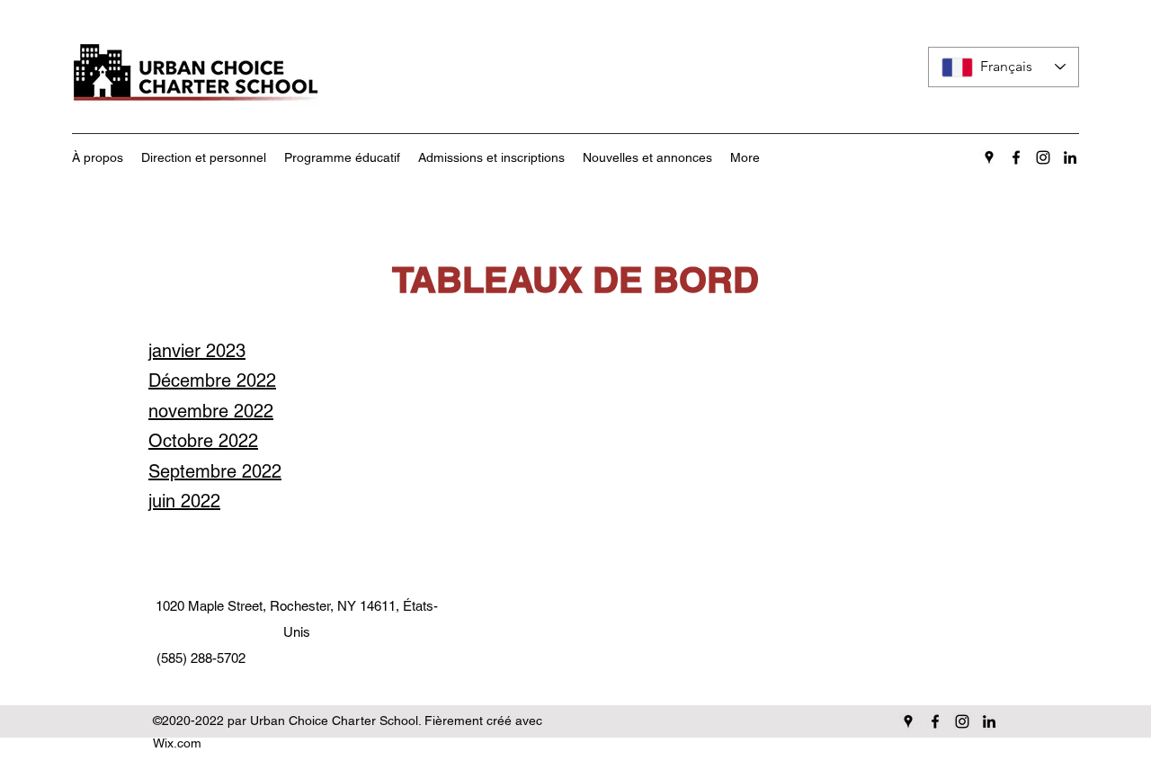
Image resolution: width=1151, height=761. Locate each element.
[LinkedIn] (1070, 157)
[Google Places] (989, 157)
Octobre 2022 (203, 441)
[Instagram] (1043, 157)
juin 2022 (184, 501)
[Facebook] (1016, 157)
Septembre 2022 (214, 471)
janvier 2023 (196, 351)
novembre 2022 (210, 411)
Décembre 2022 (212, 380)
